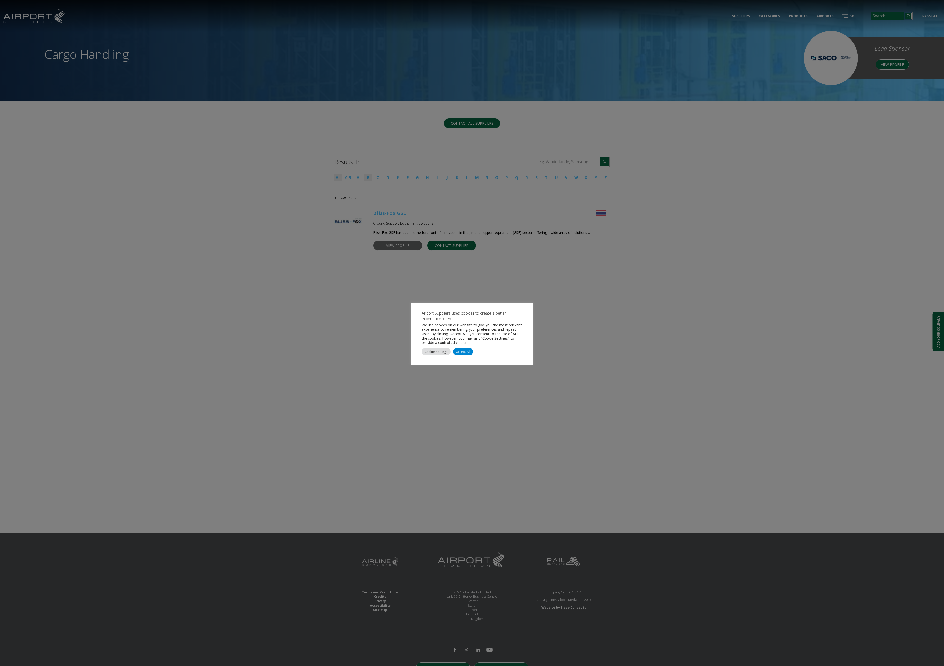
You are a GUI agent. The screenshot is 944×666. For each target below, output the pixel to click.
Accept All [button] (463, 351)
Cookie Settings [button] (436, 351)
